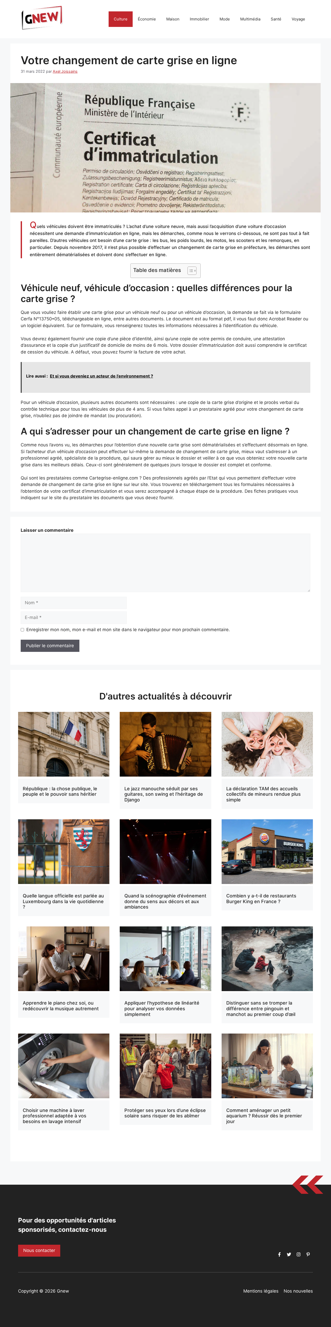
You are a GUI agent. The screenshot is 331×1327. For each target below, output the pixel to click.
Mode (225, 19)
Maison (172, 19)
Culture (120, 19)
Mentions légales (261, 1291)
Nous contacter (39, 1250)
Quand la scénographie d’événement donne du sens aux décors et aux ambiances (165, 901)
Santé (276, 19)
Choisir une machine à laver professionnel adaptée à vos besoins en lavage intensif (54, 1116)
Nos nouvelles (298, 1291)
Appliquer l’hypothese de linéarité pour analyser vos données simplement (161, 1008)
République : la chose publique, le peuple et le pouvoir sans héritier (60, 791)
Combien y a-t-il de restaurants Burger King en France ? (261, 898)
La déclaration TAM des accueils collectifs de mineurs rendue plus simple (263, 794)
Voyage (298, 19)
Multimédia (250, 19)
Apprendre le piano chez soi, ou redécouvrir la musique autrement (61, 1005)
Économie (147, 19)
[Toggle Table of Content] (189, 270)
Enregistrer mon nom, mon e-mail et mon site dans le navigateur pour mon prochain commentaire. (128, 629)
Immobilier (199, 19)
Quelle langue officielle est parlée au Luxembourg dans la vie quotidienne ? (63, 901)
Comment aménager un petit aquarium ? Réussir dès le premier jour (264, 1116)
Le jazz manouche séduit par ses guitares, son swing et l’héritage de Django (163, 794)
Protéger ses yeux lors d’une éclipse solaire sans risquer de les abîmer (165, 1113)
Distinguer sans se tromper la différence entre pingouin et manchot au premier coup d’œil (260, 1008)
